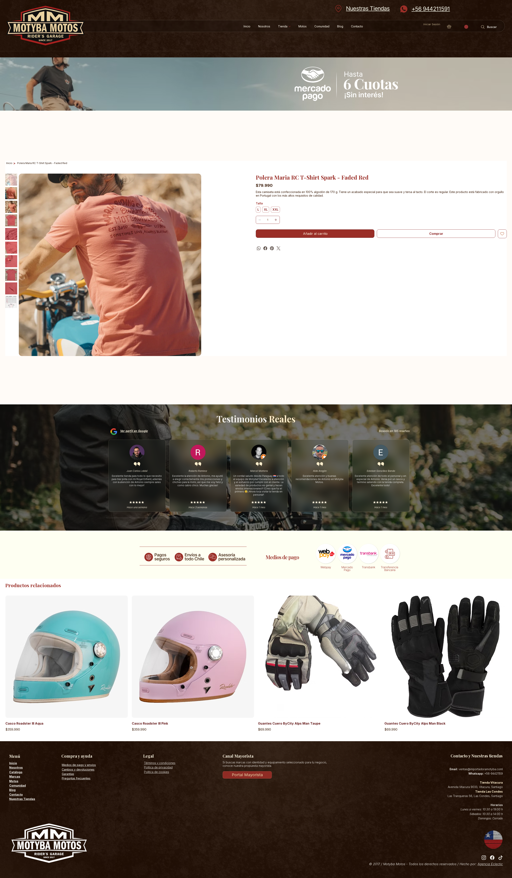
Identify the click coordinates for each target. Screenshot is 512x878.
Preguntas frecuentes (76, 778)
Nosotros (16, 767)
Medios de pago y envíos (79, 765)
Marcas (14, 776)
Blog (12, 790)
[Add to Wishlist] (502, 233)
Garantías (68, 774)
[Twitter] (278, 248)
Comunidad (17, 785)
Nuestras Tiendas (368, 8)
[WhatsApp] (259, 248)
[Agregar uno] (276, 220)
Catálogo (15, 772)
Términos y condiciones (159, 763)
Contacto (16, 794)
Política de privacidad (158, 767)
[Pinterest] (272, 248)
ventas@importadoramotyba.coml (481, 769)
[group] (256, 663)
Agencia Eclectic (490, 864)
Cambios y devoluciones (78, 769)
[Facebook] (265, 248)
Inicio (13, 763)
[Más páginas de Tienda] (290, 26)
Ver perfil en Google (134, 431)
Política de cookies (156, 772)
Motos (13, 781)
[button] (466, 27)
